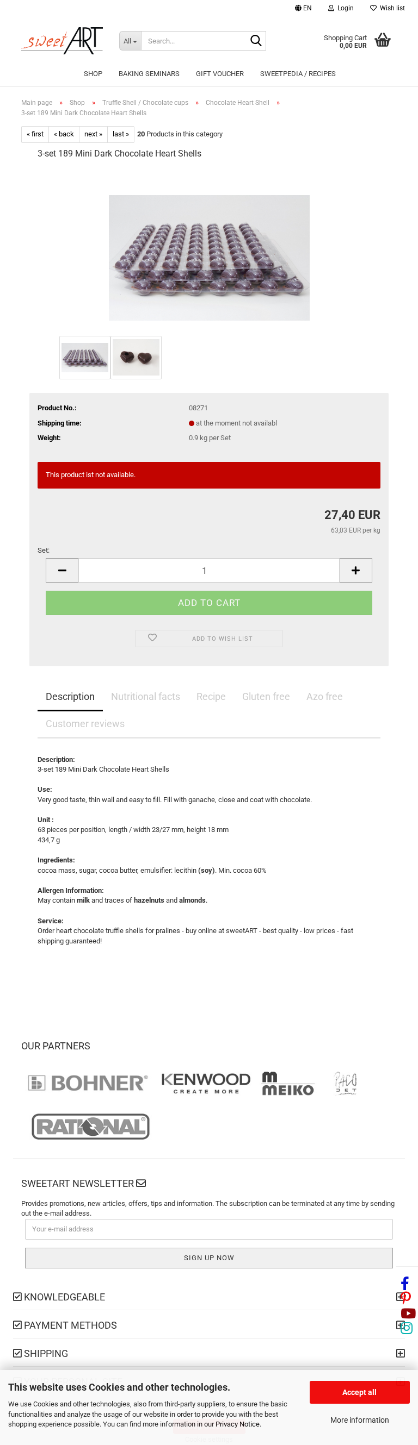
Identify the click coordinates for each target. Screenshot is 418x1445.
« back (64, 134)
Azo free (324, 696)
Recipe (211, 696)
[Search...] (255, 41)
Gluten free (266, 696)
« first (35, 134)
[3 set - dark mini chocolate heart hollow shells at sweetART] (209, 251)
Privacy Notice (238, 1424)
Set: (44, 550)
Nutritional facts (145, 696)
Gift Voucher (220, 74)
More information (359, 1420)
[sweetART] (62, 40)
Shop (93, 74)
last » (121, 134)
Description (70, 696)
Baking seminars (149, 74)
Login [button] (344, 8)
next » (93, 134)
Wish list (391, 8)
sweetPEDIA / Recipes (298, 74)
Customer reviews (85, 723)
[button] (303, 9)
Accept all (359, 1392)
